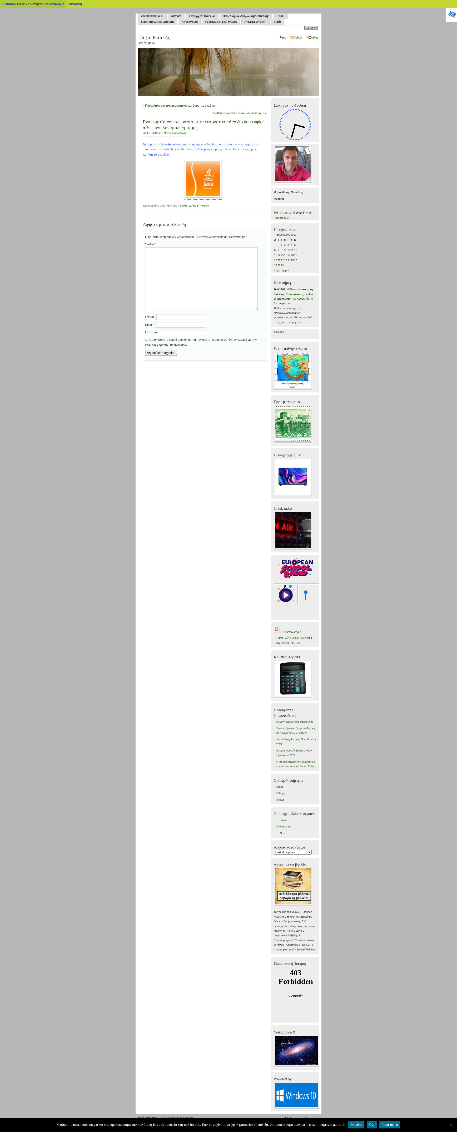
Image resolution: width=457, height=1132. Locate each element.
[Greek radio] (293, 549)
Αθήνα (280, 799)
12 (295, 250)
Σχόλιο (150, 244)
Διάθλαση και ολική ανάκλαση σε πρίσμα (238, 113)
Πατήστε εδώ (281, 217)
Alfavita (176, 16)
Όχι (371, 1125)
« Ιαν (276, 270)
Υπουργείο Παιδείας (202, 16)
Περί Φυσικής (154, 37)
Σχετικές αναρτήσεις (289, 322)
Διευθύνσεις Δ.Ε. (152, 16)
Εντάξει (356, 1125)
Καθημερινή (283, 826)
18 (292, 255)
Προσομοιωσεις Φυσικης (157, 22)
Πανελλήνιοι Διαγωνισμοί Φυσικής (246, 16)
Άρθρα (297, 37)
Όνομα (150, 317)
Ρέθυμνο (281, 793)
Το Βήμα (281, 820)
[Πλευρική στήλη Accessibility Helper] (451, 13)
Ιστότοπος (151, 332)
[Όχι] (451, 1124)
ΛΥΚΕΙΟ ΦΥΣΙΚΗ (255, 22)
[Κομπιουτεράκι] (293, 698)
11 (292, 250)
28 (279, 265)
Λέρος (279, 786)
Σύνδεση (279, 331)
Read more (390, 1125)
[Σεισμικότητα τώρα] (293, 389)
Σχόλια (313, 37)
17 (289, 255)
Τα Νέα (280, 833)
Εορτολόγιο (291, 631)
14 (279, 255)
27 (275, 265)
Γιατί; (277, 22)
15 (282, 255)
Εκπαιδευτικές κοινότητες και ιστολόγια (33, 4)
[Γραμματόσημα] (293, 442)
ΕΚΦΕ (281, 16)
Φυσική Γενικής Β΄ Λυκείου (193, 205)
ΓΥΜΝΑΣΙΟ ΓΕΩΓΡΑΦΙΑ (221, 22)
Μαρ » (285, 270)
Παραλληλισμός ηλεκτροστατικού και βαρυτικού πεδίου (180, 105)
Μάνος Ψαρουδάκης (175, 133)
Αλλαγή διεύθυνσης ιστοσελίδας (294, 721)
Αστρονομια (190, 22)
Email (149, 324)
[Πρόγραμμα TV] (293, 496)
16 (285, 255)
